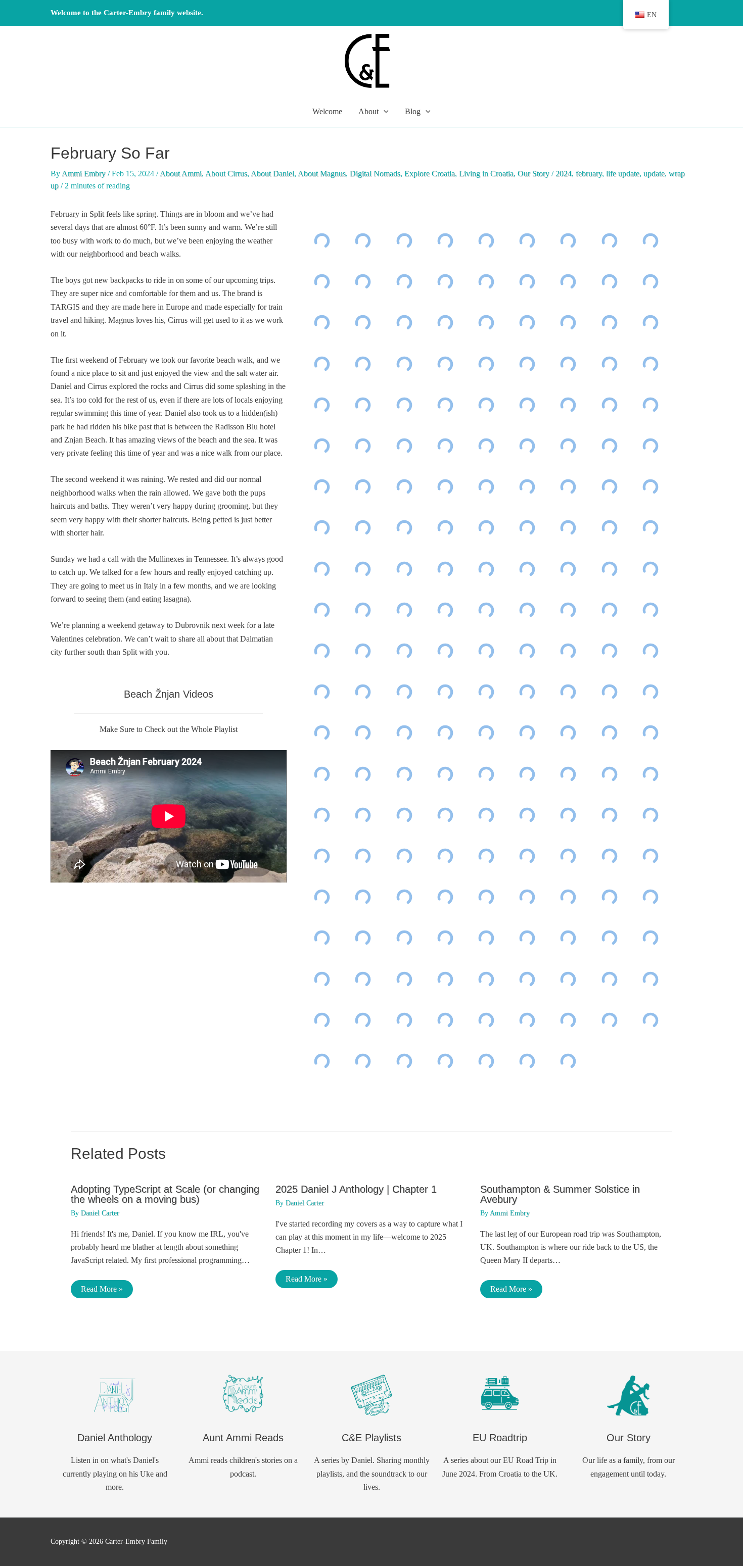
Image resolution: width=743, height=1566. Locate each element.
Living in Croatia (486, 173)
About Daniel (272, 173)
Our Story (533, 173)
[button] (384, 111)
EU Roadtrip (500, 1437)
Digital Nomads (375, 173)
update (654, 173)
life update (622, 173)
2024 (563, 173)
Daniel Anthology (114, 1437)
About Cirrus (226, 173)
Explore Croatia (429, 173)
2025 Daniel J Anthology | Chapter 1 (356, 1189)
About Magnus (322, 173)
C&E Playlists (371, 1437)
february (589, 173)
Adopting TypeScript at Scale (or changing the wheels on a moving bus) (165, 1194)
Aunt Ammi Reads (243, 1437)
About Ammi (181, 173)
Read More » (102, 1289)
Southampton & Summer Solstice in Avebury (560, 1194)
